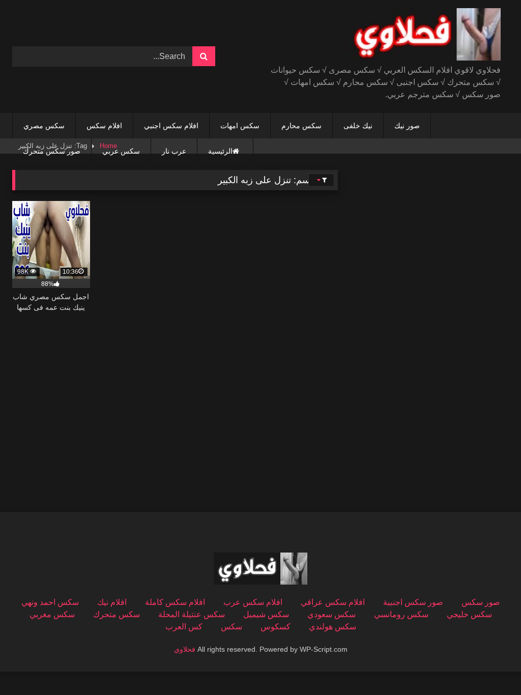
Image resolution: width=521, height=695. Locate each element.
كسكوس (275, 626)
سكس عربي (121, 151)
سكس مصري (44, 126)
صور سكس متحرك (51, 151)
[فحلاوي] (397, 36)
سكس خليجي (469, 614)
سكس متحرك (116, 614)
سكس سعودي (331, 614)
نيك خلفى (357, 126)
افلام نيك (112, 602)
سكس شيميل (266, 614)
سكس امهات (239, 126)
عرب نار (174, 151)
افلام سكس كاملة (175, 602)
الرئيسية (220, 151)
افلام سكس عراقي (333, 602)
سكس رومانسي (401, 614)
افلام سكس (104, 126)
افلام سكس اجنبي (171, 126)
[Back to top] (489, 665)
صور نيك (407, 126)
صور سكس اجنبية (413, 602)
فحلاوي (184, 649)
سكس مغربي (52, 614)
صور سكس (480, 602)
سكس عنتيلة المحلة (191, 614)
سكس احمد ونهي (50, 602)
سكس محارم (301, 126)
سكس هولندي (332, 626)
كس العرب (183, 626)
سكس (231, 626)
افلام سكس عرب (252, 602)
